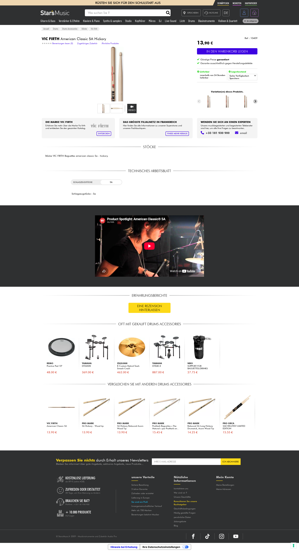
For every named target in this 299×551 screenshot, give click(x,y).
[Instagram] (222, 536)
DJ (160, 21)
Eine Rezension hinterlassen (149, 308)
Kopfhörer (140, 21)
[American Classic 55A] (245, 101)
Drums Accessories (69, 28)
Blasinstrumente (206, 21)
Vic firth (94, 28)
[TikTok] (207, 536)
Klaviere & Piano (91, 21)
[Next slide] (255, 101)
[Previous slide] (199, 101)
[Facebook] (193, 536)
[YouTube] (236, 536)
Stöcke (84, 28)
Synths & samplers (112, 21)
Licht (182, 21)
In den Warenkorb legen (227, 51)
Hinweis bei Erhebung (124, 547)
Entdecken (104, 133)
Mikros (152, 21)
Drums (191, 21)
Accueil (46, 28)
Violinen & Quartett (227, 21)
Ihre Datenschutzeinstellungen (161, 547)
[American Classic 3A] (227, 101)
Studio (128, 21)
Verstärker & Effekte (69, 21)
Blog (176, 525)
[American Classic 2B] (209, 101)
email (243, 133)
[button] (103, 108)
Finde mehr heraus (177, 133)
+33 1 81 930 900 (81, 504)
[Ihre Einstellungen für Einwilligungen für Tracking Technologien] (294, 546)
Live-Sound (171, 21)
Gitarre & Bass (48, 21)
